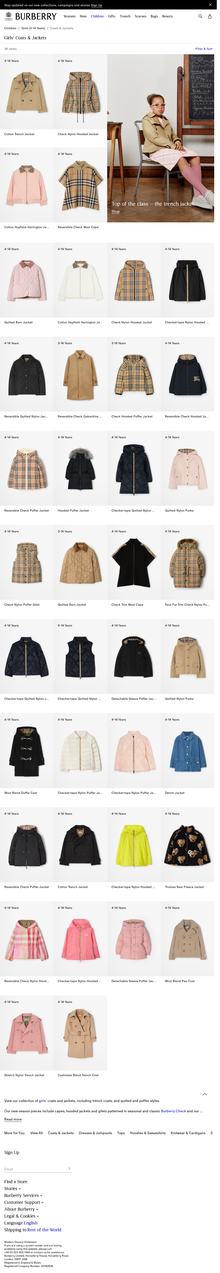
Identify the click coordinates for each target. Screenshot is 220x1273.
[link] (10, 28)
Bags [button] (154, 16)
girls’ (43, 1088)
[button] (96, 5)
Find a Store (15, 1181)
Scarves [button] (140, 16)
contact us (40, 1252)
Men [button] (83, 16)
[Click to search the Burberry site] (200, 16)
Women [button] (69, 16)
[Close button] (210, 5)
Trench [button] (125, 16)
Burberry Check (173, 1099)
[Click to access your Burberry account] (209, 16)
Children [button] (97, 16)
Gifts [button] (111, 16)
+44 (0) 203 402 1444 (17, 1252)
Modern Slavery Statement (20, 1242)
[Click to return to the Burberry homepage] (36, 16)
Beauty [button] (167, 16)
